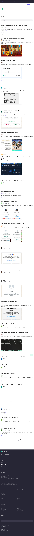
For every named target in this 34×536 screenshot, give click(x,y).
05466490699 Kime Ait (4, 476)
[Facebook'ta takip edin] (6, 454)
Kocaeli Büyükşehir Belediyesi (21, 510)
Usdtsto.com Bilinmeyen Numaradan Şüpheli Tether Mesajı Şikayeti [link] (14, 356)
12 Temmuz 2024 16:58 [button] (5, 112)
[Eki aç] (11, 50)
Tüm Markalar (3, 493)
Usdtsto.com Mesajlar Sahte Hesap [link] (8, 373)
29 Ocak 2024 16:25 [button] (5, 272)
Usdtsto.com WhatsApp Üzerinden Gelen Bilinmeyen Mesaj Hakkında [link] (14, 332)
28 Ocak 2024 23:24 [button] (5, 303)
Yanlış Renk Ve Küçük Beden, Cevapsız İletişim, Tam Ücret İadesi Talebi (10, 475)
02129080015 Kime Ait (4, 477)
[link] (2, 34)
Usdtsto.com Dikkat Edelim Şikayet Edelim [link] (9, 201)
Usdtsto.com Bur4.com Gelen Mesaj (8, 428)
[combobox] (17, 20)
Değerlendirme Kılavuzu (4, 530)
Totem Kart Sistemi (3, 509)
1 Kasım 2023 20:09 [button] (5, 430)
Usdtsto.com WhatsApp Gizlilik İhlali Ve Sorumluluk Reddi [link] (12, 223)
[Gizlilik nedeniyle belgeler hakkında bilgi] (3, 32)
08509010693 (3, 508)
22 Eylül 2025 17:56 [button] (5, 27)
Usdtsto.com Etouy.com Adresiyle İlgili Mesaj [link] (10, 110)
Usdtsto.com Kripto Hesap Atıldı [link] (7, 191)
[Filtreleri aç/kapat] (32, 18)
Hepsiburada (18, 498)
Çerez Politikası (3, 529)
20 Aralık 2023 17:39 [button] (5, 409)
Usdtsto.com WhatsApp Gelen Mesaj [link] (8, 364)
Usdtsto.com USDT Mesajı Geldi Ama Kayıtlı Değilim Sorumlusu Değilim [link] (15, 384)
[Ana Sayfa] (4, 4)
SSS (1, 466)
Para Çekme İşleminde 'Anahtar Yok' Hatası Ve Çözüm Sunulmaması (14, 25)
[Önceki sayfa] (13, 440)
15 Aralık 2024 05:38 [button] (5, 88)
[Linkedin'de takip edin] (8, 454)
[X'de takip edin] (1, 454)
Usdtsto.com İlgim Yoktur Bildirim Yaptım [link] (9, 301)
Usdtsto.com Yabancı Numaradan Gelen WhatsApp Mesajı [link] (12, 180)
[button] (4, 154)
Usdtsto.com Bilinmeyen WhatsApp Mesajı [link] (9, 323)
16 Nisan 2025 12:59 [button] (5, 40)
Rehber (2, 462)
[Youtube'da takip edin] (3, 454)
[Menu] (32, 4)
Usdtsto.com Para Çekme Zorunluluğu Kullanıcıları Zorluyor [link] (12, 38)
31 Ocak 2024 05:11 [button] (5, 203)
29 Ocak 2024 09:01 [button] (5, 281)
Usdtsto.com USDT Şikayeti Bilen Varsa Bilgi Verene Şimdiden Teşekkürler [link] (15, 156)
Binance (2, 489)
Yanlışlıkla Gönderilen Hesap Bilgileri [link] (8, 60)
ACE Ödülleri (3, 460)
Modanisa (2, 498)
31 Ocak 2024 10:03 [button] (5, 193)
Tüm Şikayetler (3, 485)
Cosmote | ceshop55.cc (20, 489)
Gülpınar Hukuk (19, 509)
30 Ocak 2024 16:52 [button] (5, 248)
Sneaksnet (2, 510)
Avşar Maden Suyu (19, 508)
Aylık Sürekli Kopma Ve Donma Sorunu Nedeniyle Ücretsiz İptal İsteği (10, 484)
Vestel (18, 499)
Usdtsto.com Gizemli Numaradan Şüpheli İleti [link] (10, 132)
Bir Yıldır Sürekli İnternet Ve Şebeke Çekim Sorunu (7, 483)
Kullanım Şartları (3, 526)
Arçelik (2, 499)
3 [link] (18, 440)
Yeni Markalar (3, 494)
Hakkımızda (2, 457)
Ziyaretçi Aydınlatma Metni (5, 525)
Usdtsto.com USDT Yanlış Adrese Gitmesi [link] (9, 407)
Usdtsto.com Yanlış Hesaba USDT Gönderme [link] (9, 417)
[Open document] (1, 32)
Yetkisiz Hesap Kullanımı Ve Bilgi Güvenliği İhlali (10, 86)
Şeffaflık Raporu (3, 464)
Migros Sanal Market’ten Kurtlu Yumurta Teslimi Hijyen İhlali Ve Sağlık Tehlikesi (11, 478)
